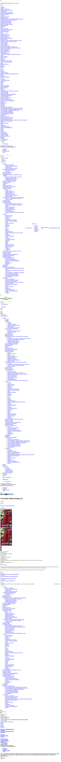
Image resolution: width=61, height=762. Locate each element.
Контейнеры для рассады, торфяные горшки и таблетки (19, 338)
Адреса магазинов (4, 735)
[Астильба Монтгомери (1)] (6, 527)
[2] (30, 547)
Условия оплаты (4, 738)
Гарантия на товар (4, 741)
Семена (9, 383)
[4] (30, 549)
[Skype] (11, 494)
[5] (30, 550)
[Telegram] (13, 494)
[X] (6, 494)
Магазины (2, 732)
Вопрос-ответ (3, 742)
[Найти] (1, 6)
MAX (4, 152)
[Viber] (8, 494)
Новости (2, 715)
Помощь (2, 736)
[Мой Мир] (4, 494)
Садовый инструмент (12, 371)
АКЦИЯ (9, 323)
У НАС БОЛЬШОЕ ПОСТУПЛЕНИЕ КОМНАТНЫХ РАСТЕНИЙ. (14, 719)
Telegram (4, 150)
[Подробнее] (0, 577)
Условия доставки (4, 739)
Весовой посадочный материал (14, 330)
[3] (30, 548)
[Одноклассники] (3, 494)
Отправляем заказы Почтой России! (7, 580)
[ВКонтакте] (1, 494)
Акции (1, 723)
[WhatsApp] (9, 494)
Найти (2, 758)
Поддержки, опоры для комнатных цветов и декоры (18, 364)
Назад (7, 319)
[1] (30, 546)
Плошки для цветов (12, 353)
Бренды (2, 726)
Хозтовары (10, 450)
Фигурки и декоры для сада (13, 427)
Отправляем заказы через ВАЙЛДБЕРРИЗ (9, 576)
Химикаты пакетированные (13, 439)
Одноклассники (6, 151)
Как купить (7, 468)
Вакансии (2, 734)
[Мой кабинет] (1, 305)
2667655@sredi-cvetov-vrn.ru (7, 145)
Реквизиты (2, 730)
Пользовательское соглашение (7, 731)
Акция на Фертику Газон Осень (6, 721)
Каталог (7, 320)
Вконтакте (5, 148)
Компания (2, 727)
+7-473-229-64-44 (4, 139)
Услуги (1, 724)
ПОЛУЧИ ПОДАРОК (4, 717)
